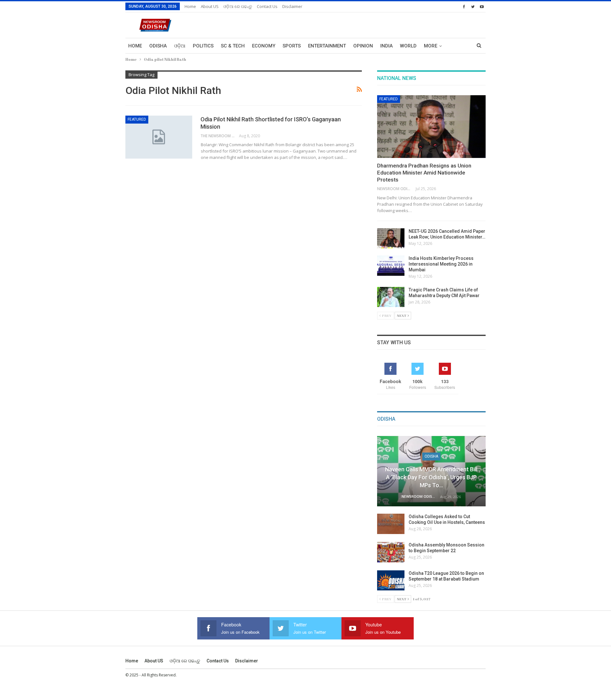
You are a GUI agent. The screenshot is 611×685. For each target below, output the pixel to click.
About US (210, 6)
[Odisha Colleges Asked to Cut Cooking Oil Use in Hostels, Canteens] (390, 524)
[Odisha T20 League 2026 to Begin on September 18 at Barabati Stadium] (390, 580)
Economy (263, 46)
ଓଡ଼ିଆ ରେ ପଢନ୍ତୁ (237, 6)
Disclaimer (292, 6)
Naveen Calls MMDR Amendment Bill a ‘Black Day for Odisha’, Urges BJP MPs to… (431, 477)
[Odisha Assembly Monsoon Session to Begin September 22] (390, 552)
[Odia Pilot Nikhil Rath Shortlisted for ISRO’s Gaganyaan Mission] (158, 137)
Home (190, 6)
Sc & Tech (233, 46)
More (430, 46)
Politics (203, 46)
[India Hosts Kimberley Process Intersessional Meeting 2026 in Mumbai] (390, 265)
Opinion (363, 46)
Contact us (267, 6)
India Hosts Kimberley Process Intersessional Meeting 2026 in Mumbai (441, 264)
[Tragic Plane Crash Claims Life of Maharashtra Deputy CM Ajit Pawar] (390, 297)
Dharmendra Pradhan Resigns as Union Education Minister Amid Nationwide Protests (424, 172)
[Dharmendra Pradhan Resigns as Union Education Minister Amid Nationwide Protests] (431, 126)
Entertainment (327, 46)
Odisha (158, 46)
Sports (292, 46)
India (386, 46)
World (408, 46)
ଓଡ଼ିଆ (180, 46)
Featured (137, 119)
